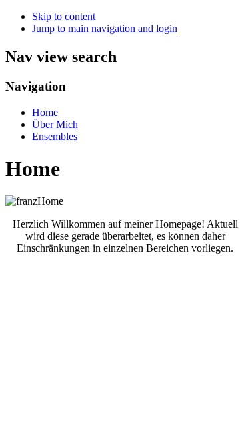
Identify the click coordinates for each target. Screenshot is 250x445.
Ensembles (54, 136)
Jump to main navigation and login (104, 28)
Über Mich (55, 124)
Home (45, 112)
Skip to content (63, 16)
